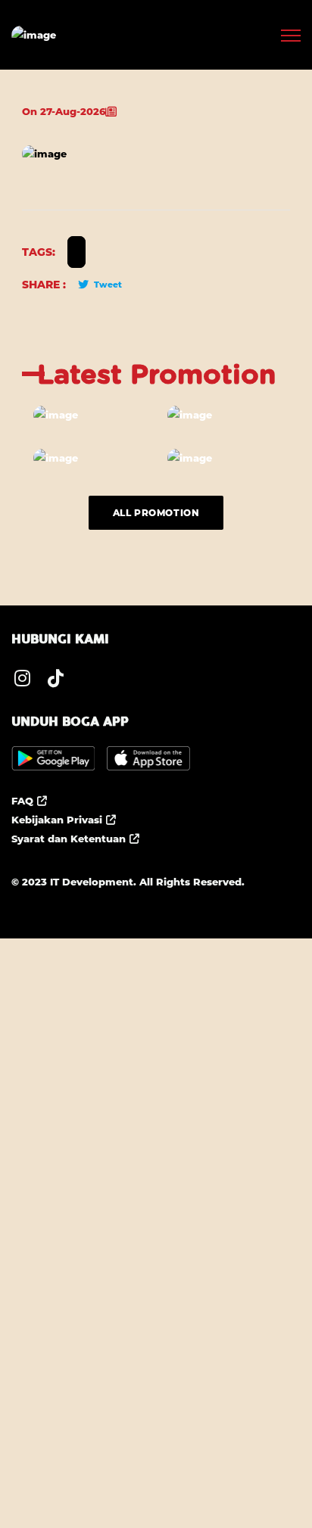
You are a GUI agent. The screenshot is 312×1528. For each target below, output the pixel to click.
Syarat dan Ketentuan (68, 838)
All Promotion (156, 512)
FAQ (22, 801)
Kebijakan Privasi (56, 820)
